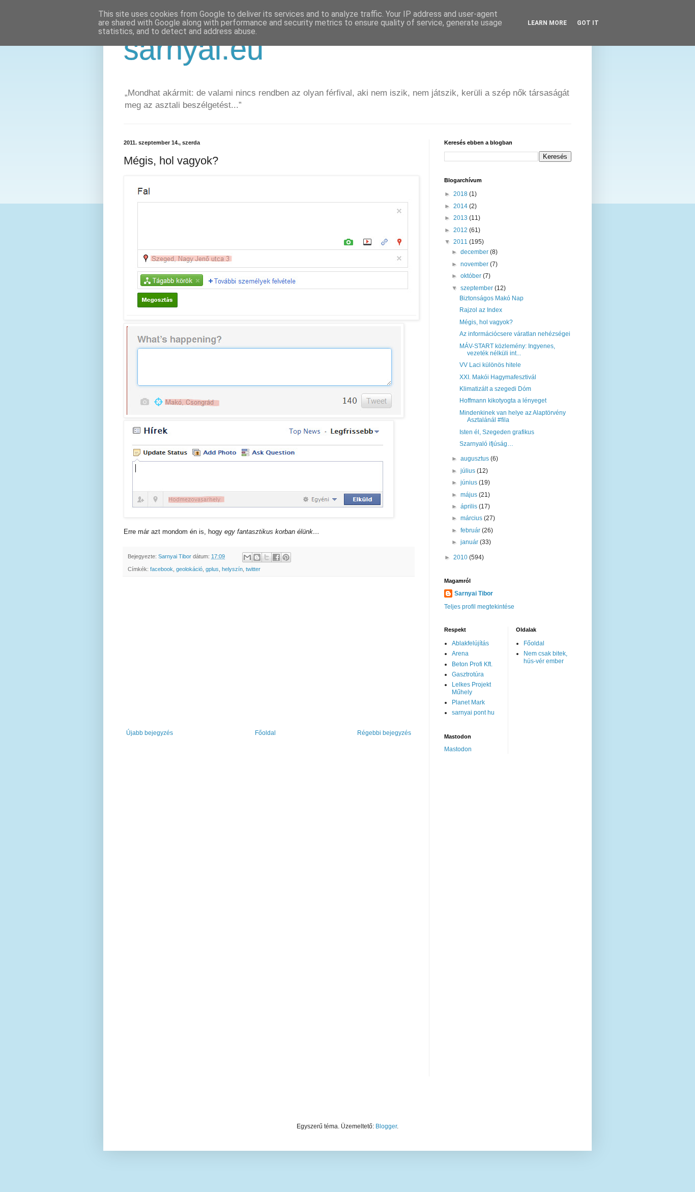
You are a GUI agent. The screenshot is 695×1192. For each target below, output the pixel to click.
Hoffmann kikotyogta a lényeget (502, 400)
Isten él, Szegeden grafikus (496, 432)
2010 (461, 557)
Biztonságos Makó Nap (491, 298)
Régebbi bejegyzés (384, 732)
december (475, 252)
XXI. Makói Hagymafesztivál (497, 377)
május (469, 494)
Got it (588, 22)
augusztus (475, 458)
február (471, 530)
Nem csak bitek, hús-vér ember (545, 657)
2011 (461, 241)
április (469, 506)
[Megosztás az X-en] (267, 557)
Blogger (386, 1126)
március (472, 518)
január (470, 542)
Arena (460, 653)
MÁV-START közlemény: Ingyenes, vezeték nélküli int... (507, 350)
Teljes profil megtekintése (479, 606)
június (469, 482)
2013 (461, 217)
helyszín (232, 569)
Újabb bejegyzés (149, 732)
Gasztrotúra (468, 674)
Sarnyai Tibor (473, 593)
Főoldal (265, 732)
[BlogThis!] (257, 557)
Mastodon (458, 749)
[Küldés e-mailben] (247, 557)
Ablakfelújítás (470, 643)
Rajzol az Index (480, 310)
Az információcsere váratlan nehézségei (514, 333)
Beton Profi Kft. (472, 664)
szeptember (477, 288)
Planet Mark (468, 702)
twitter (253, 569)
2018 (461, 193)
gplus (212, 569)
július (468, 470)
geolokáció (189, 569)
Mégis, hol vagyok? (486, 322)
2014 (461, 206)
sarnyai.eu (194, 49)
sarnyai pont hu (473, 712)
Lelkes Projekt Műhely (471, 688)
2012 (461, 230)
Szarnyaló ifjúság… (486, 443)
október (471, 275)
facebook (161, 569)
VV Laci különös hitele (490, 364)
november (475, 264)
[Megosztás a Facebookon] (276, 557)
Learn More (547, 22)
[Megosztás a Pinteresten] (286, 557)
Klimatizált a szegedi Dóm (495, 388)
